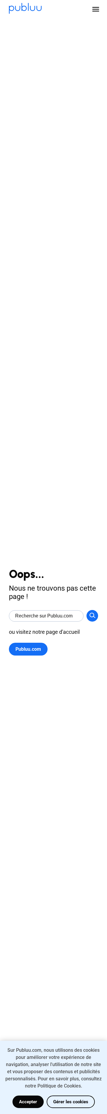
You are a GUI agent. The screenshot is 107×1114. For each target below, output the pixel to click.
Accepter (28, 1101)
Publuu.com (28, 649)
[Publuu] (25, 9)
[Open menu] (95, 9)
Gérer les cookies (70, 1101)
